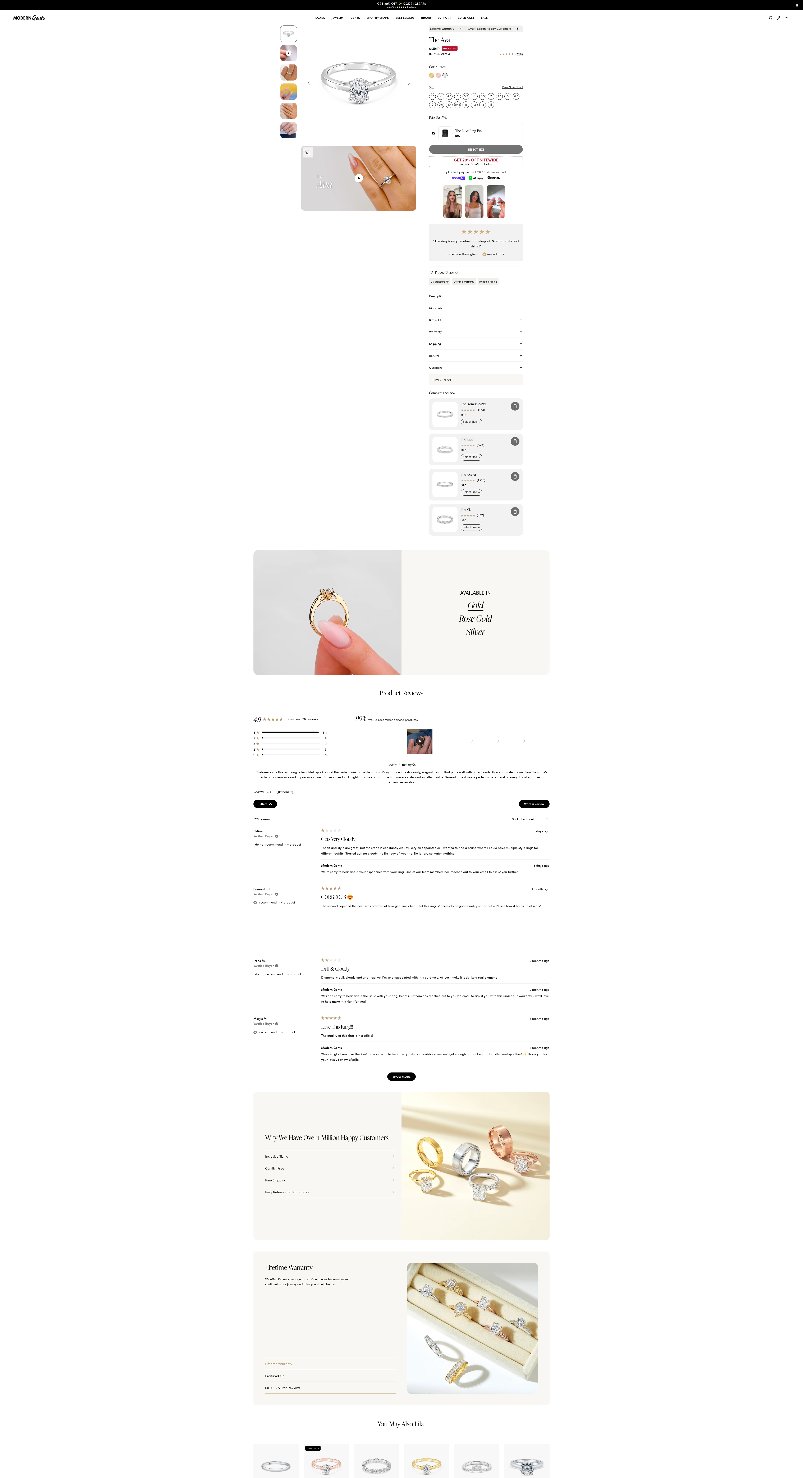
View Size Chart (512, 87)
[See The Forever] (445, 484)
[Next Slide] (546, 741)
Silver (476, 632)
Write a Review (537, 805)
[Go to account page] (778, 17)
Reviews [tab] (262, 793)
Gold (475, 605)
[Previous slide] (308, 83)
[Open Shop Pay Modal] (458, 177)
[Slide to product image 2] (288, 53)
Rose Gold (475, 618)
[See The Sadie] (445, 449)
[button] (290, 732)
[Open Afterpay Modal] (476, 177)
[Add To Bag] (515, 406)
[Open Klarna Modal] (493, 177)
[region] (452, 741)
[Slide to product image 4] (288, 91)
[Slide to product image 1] (288, 34)
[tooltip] (414, 765)
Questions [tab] (284, 793)
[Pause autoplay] (797, 5)
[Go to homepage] (29, 18)
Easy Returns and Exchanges (287, 1192)
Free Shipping (275, 1180)
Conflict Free (274, 1168)
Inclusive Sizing (276, 1156)
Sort (515, 819)
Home (436, 379)
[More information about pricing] (438, 48)
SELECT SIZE (476, 149)
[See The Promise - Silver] (445, 414)
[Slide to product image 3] (288, 72)
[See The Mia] (445, 519)
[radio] (431, 75)
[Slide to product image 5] (288, 110)
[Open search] (771, 17)
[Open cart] (787, 17)
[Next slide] (409, 83)
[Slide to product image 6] (288, 130)
